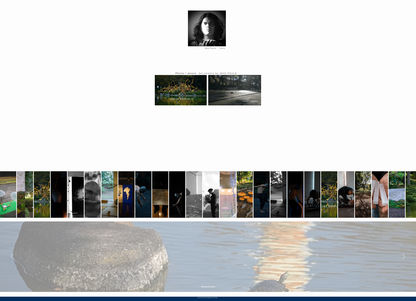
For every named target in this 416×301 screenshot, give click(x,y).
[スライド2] (203, 286)
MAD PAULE (228, 73)
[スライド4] (206, 286)
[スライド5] (208, 286)
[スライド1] (201, 286)
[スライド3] (205, 286)
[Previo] (12, 256)
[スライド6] (210, 286)
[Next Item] (413, 194)
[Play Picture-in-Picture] (254, 102)
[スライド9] (214, 286)
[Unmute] (214, 102)
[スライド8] (212, 286)
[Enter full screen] (258, 102)
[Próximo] (403, 256)
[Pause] (211, 102)
